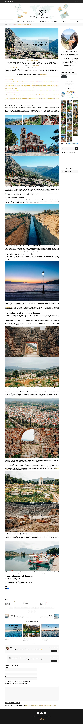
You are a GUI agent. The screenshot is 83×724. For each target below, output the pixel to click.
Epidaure (20, 607)
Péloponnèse (42, 607)
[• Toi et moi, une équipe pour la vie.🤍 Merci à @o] (69, 109)
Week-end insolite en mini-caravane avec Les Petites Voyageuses (48, 601)
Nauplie (37, 607)
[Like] (29, 611)
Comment (7, 685)
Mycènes (33, 607)
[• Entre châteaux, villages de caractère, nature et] (75, 109)
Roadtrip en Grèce (50, 607)
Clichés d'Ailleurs (35, 65)
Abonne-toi (64, 76)
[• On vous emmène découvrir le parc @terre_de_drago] (75, 121)
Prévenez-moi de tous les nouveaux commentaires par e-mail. (18, 681)
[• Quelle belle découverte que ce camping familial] (63, 139)
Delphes (15, 607)
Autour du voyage (31, 21)
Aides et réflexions (44, 21)
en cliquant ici (43, 74)
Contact (11, 1)
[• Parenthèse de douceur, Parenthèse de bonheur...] (63, 133)
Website (6, 676)
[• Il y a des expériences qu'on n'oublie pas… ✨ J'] (69, 103)
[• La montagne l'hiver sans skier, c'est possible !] (69, 115)
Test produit (54, 21)
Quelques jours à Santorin (27, 601)
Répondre (54, 651)
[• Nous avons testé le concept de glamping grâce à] (63, 127)
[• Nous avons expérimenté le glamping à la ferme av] (63, 121)
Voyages (36, 60)
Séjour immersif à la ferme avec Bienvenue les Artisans (31, 638)
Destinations (20, 21)
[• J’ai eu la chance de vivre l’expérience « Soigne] (63, 109)
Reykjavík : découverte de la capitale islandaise (49, 638)
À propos (7, 1)
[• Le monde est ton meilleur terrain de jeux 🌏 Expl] (69, 127)
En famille (63, 21)
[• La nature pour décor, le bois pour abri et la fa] (75, 115)
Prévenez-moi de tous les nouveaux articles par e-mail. (16, 683)
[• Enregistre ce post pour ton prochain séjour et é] (69, 139)
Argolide (11, 607)
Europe (10, 24)
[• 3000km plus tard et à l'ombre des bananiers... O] (75, 127)
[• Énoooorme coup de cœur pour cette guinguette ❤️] (75, 133)
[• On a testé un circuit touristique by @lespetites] (69, 133)
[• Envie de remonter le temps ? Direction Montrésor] (63, 115)
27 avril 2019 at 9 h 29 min (53, 657)
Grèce (32, 60)
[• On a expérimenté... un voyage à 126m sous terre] (69, 121)
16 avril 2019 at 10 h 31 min (53, 647)
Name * (6, 667)
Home (6, 24)
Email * (6, 672)
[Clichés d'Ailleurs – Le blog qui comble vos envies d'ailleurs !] (41, 12)
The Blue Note (9, 307)
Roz (11, 647)
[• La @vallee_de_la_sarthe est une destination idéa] (63, 103)
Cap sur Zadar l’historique (12, 638)
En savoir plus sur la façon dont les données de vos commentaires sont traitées (40, 705)
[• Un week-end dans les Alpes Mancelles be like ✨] (75, 103)
